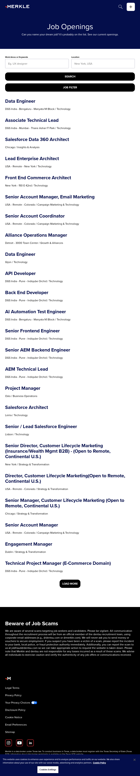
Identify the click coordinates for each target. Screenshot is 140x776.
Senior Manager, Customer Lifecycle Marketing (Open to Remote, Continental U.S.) (64, 503)
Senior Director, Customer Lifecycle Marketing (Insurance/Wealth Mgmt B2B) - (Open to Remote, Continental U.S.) (57, 451)
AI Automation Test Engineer (35, 311)
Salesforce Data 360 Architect (37, 139)
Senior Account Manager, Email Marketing (50, 197)
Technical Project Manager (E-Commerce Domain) (58, 563)
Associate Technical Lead (32, 120)
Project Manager (22, 388)
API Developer (20, 273)
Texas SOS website (74, 754)
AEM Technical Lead (26, 369)
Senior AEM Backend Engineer (37, 350)
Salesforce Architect (26, 407)
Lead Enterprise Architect (32, 158)
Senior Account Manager (31, 525)
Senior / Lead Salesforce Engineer (41, 426)
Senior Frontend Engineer (32, 331)
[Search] (120, 7)
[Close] (134, 760)
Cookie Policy (99, 762)
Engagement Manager (28, 544)
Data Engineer (20, 101)
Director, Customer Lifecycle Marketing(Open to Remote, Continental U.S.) (65, 478)
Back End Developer (26, 292)
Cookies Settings (47, 769)
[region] (70, 765)
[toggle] (131, 7)
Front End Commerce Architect (38, 177)
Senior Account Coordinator (35, 216)
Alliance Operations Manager (36, 235)
